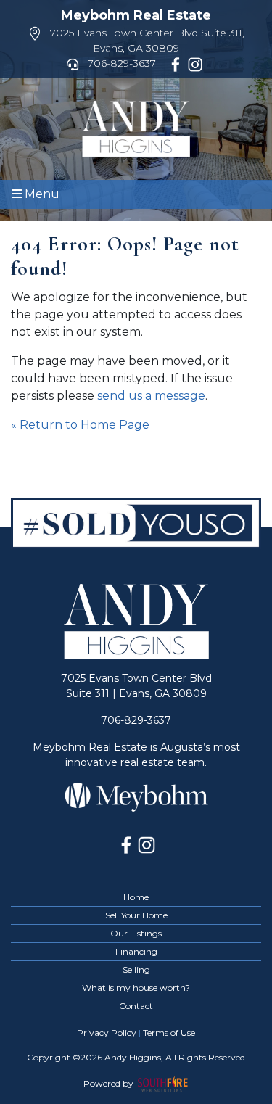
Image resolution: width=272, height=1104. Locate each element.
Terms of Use (169, 1032)
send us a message (151, 396)
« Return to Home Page (80, 425)
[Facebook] (178, 63)
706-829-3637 (120, 63)
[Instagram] (197, 63)
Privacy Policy (106, 1032)
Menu (40, 194)
